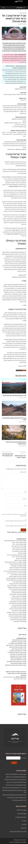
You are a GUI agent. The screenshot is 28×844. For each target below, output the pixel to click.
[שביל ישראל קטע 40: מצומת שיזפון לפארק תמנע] (14, 409)
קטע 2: (24, 546)
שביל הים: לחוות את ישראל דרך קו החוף (16, 782)
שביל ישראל (18, 370)
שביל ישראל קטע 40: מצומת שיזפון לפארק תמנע (14, 795)
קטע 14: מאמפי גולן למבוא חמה (18, 663)
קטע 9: (24, 558)
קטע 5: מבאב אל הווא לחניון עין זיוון (17, 647)
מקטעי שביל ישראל (21, 810)
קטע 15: (24, 569)
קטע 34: (24, 603)
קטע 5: (24, 551)
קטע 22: (24, 582)
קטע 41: (24, 616)
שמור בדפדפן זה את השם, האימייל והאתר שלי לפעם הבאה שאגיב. (14, 515)
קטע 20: (24, 578)
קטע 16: (24, 571)
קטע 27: (24, 591)
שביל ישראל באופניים (21, 817)
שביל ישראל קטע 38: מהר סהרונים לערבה (14, 395)
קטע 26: (24, 589)
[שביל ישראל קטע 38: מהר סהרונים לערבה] (14, 386)
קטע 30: (24, 596)
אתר (25, 505)
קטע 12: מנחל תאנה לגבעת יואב (18, 659)
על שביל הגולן (22, 634)
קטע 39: (24, 612)
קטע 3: (24, 547)
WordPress (17, 842)
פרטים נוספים (22, 62)
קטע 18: (24, 574)
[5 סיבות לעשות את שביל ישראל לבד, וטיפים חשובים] (14, 433)
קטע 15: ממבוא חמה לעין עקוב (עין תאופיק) (15, 665)
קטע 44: (24, 621)
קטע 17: (24, 573)
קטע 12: (24, 564)
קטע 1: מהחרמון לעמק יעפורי (19, 640)
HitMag (24, 842)
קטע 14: (24, 567)
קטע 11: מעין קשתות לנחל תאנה (18, 658)
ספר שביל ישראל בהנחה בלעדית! (18, 831)
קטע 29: (24, 594)
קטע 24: (24, 585)
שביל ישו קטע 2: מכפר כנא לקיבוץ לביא (16, 797)
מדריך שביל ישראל (21, 677)
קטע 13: (24, 565)
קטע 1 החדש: (22, 542)
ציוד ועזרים (23, 828)
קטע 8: (24, 556)
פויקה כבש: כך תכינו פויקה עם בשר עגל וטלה (15, 779)
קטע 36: (24, 607)
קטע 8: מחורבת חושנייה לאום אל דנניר (16, 652)
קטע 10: (24, 560)
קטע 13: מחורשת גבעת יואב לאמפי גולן (16, 661)
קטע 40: (24, 614)
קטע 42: (24, 618)
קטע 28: (24, 592)
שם (25, 492)
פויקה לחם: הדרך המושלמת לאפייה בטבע (16, 774)
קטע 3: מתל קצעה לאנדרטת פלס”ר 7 (17, 643)
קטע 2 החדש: (22, 544)
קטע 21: (24, 580)
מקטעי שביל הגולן (21, 813)
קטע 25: (24, 587)
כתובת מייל (23, 758)
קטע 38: (24, 610)
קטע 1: (24, 540)
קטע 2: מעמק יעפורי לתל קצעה (18, 641)
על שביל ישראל (22, 532)
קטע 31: (24, 598)
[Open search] (3, 7)
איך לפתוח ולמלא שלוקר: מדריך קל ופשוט (16, 777)
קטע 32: (24, 600)
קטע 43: (24, 619)
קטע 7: (24, 555)
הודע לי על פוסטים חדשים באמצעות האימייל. (15, 525)
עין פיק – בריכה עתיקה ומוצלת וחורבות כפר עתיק (14, 787)
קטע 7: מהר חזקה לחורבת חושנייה (17, 650)
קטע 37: (24, 609)
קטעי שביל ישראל (23, 13)
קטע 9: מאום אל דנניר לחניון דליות (18, 654)
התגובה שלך (23, 472)
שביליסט (16, 839)
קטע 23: (24, 583)
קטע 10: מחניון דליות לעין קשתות (18, 656)
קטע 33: (24, 601)
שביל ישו (24, 824)
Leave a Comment (22, 24)
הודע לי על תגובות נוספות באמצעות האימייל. (15, 520)
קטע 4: (24, 549)
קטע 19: (24, 576)
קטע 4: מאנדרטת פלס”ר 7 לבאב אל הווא (16, 645)
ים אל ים (24, 820)
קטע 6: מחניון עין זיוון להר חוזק (19, 649)
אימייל (24, 498)
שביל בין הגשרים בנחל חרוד (19, 800)
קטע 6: (24, 553)
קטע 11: (24, 562)
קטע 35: (24, 605)
